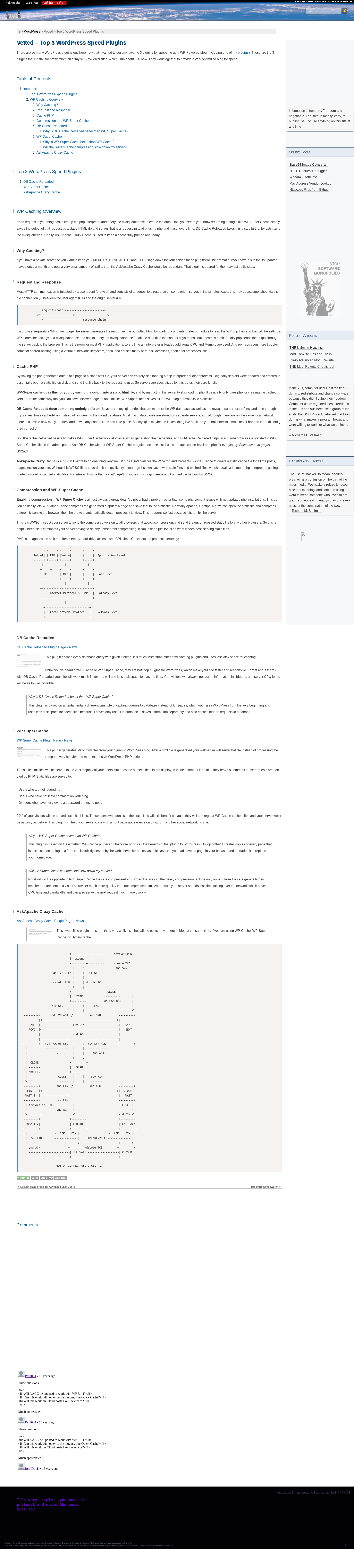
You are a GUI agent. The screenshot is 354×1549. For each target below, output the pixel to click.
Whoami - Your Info (303, 177)
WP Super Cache (49, 136)
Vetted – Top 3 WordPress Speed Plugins (71, 42)
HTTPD (342, 1492)
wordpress (61, 1178)
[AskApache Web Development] (15, 13)
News (73, 647)
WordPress (32, 31)
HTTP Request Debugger (308, 171)
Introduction (31, 89)
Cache (35, 1178)
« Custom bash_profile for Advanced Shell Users (46, 1186)
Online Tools (53, 2)
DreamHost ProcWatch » (265, 1186)
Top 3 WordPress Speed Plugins (53, 94)
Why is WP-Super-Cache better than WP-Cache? (78, 142)
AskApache (13, 2)
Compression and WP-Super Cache (62, 120)
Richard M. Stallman (306, 435)
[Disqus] (149, 1308)
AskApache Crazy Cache (54, 152)
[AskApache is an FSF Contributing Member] (319, 540)
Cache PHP (45, 115)
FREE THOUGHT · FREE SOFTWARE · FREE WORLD (323, 1)
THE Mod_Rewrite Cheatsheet (311, 366)
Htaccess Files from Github (309, 189)
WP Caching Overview (46, 99)
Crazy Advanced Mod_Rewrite (311, 360)
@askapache (303, 1492)
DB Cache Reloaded (51, 126)
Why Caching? (47, 105)
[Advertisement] (320, 78)
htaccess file (325, 1492)
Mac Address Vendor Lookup (310, 183)
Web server (47, 1178)
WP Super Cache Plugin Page (39, 740)
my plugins (240, 52)
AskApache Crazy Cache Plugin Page (44, 921)
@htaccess (283, 1492)
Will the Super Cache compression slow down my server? (85, 147)
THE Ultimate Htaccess (306, 347)
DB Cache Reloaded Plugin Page (41, 647)
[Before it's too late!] (320, 289)
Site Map (32, 2)
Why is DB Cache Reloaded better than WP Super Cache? (85, 131)
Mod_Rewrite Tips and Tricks (310, 354)
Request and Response (53, 110)
